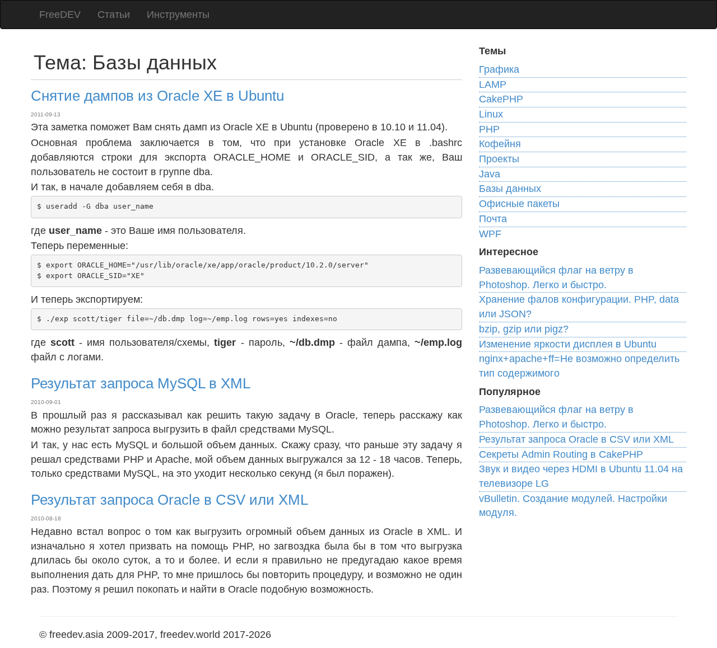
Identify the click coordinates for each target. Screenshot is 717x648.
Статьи (113, 14)
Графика (499, 69)
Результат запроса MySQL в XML (140, 383)
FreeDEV (60, 14)
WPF (490, 234)
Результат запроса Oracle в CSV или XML (169, 499)
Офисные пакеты (519, 203)
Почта (493, 218)
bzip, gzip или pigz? (524, 329)
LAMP (492, 84)
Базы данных (510, 188)
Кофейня (500, 143)
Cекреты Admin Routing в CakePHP (561, 454)
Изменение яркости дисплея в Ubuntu (568, 344)
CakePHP (501, 99)
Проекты (499, 159)
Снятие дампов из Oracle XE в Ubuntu (157, 95)
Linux (491, 114)
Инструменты (178, 14)
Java (489, 174)
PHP (489, 129)
